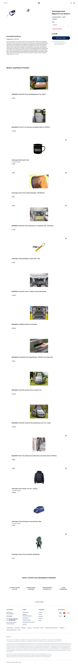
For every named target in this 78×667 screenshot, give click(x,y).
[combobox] (61, 25)
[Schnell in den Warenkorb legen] (66, 140)
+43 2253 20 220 (11, 620)
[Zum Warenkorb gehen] (74, 3)
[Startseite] (39, 3)
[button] (11, 18)
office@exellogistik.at (13, 618)
